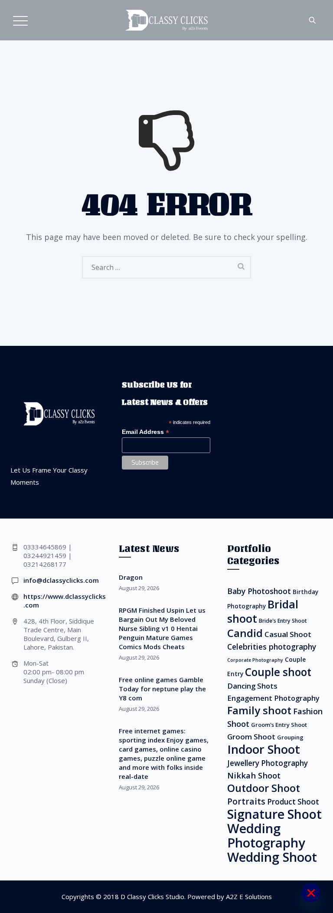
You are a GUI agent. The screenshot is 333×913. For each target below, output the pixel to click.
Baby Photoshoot (259, 591)
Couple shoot (278, 672)
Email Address (145, 432)
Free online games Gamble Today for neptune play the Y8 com (162, 688)
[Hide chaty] (310, 892)
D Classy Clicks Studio (152, 896)
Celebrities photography (271, 646)
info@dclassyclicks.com (61, 580)
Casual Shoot (287, 634)
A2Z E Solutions (249, 896)
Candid (245, 633)
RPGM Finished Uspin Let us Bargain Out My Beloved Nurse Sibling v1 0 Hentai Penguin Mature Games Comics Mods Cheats (162, 628)
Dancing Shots (252, 686)
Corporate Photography (255, 660)
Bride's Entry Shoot (283, 620)
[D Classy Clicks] (166, 20)
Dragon (131, 577)
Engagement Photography (273, 698)
